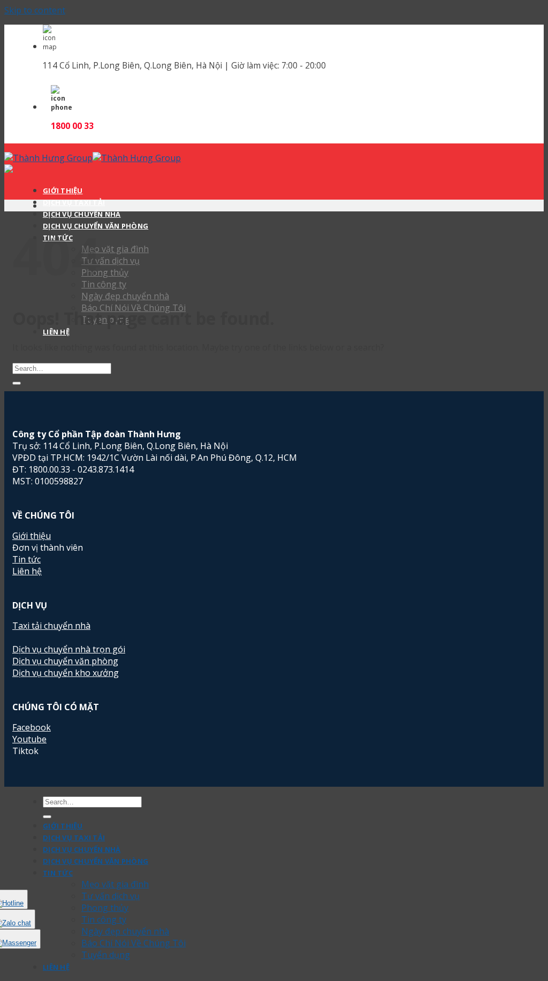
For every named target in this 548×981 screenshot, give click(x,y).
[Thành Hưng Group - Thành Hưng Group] (92, 158)
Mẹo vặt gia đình (115, 884)
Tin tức (26, 559)
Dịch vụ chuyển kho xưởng (65, 673)
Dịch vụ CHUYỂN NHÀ (82, 214)
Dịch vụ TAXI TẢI (74, 202)
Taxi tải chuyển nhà (51, 626)
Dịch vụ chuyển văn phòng (65, 661)
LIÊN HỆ (56, 967)
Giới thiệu (31, 536)
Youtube (29, 739)
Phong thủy (104, 908)
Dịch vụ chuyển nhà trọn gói (68, 649)
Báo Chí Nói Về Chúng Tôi (133, 943)
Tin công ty (103, 919)
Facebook (31, 727)
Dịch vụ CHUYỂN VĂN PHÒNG (95, 861)
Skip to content (34, 10)
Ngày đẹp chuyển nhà (125, 296)
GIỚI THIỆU (63, 190)
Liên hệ (27, 571)
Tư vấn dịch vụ (110, 896)
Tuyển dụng (105, 955)
